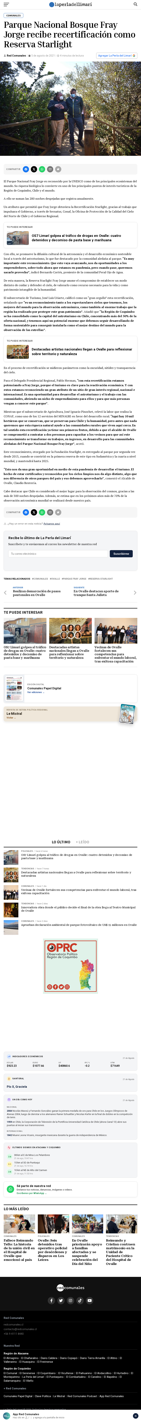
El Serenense (27, 1373)
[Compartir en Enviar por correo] (50, 169)
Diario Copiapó (68, 1358)
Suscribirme (121, 553)
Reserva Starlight (101, 579)
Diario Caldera (49, 1358)
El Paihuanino (84, 1373)
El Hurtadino (121, 1373)
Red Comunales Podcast (82, 1396)
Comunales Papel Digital (18, 1396)
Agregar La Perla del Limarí (115, 55)
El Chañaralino (29, 1358)
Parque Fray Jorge (74, 579)
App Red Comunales (112, 1396)
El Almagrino (11, 1358)
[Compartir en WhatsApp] (42, 169)
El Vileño (28, 1380)
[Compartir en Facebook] (26, 169)
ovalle (55, 579)
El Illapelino (110, 1377)
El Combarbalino (76, 1377)
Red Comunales (16, 55)
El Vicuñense (65, 1373)
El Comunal (10, 1373)
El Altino (112, 1358)
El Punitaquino (55, 1377)
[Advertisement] (70, 751)
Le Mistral (59, 1396)
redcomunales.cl (13, 1324)
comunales (40, 579)
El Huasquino (27, 1361)
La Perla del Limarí (33, 1377)
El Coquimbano (47, 1373)
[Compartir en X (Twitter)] (34, 169)
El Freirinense (45, 1361)
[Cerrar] (135, 1416)
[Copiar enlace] (58, 169)
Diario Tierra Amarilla (92, 1358)
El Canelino (94, 1377)
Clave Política (43, 1396)
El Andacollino (103, 1373)
